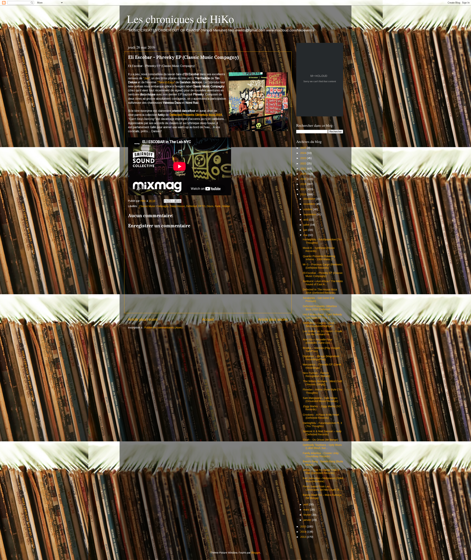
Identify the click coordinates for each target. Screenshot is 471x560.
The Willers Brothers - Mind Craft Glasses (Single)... (322, 383)
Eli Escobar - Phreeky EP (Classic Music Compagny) (323, 274)
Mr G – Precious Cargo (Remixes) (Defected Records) (322, 266)
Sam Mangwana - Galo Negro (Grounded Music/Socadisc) (320, 400)
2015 (303, 526)
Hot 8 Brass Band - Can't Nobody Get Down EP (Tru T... (322, 316)
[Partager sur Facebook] (176, 201)
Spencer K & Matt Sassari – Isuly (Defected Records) (322, 433)
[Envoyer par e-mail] (165, 201)
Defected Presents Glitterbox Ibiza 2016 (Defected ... (320, 308)
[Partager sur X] (172, 201)
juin (305, 229)
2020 (303, 173)
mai (305, 235)
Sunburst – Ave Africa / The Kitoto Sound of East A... (323, 283)
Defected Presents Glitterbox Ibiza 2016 (195, 114)
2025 (303, 147)
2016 (303, 194)
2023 (303, 158)
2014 (303, 531)
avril (306, 504)
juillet (306, 224)
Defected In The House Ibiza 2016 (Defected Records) (320, 291)
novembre (309, 203)
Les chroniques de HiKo (180, 18)
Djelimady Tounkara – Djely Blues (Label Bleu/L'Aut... (322, 446)
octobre (308, 209)
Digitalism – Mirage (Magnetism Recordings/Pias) (321, 358)
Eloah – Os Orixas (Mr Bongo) (320, 439)
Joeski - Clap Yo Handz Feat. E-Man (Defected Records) (322, 471)
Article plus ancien (273, 319)
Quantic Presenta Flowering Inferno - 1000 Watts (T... (319, 258)
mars (306, 509)
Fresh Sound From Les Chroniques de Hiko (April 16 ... (322, 488)
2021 (303, 168)
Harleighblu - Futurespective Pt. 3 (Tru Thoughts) (322, 425)
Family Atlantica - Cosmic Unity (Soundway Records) (321, 455)
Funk (218, 206)
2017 (303, 189)
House (226, 206)
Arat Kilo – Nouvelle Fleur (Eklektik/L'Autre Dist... (317, 341)
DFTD (201, 206)
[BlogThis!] (169, 201)
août (306, 219)
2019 (303, 178)
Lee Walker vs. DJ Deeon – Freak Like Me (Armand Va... (322, 333)
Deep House (177, 206)
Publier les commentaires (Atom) (163, 327)
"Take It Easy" (166, 82)
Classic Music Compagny (154, 206)
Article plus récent (143, 319)
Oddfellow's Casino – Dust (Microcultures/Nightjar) (318, 324)
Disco (210, 206)
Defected (191, 206)
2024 (303, 153)
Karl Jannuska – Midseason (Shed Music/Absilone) (323, 480)
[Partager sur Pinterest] (179, 201)
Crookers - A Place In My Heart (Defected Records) (321, 416)
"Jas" (146, 78)
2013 (303, 536)
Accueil (208, 319)
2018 (303, 184)
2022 (303, 163)
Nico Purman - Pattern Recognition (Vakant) (316, 374)
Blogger (255, 552)
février (307, 514)
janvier (307, 519)
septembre (310, 214)
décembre (309, 198)
